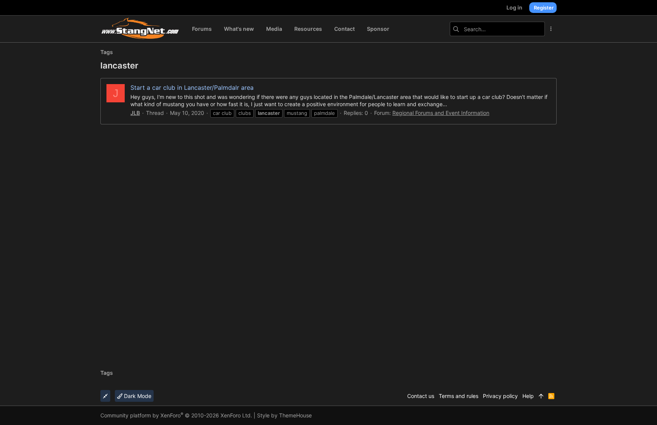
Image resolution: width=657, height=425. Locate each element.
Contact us (420, 396)
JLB (135, 113)
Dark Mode (136, 396)
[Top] (541, 396)
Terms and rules (458, 396)
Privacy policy (500, 396)
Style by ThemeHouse (284, 415)
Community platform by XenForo (176, 415)
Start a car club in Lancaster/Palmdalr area (192, 87)
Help (528, 396)
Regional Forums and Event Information (440, 113)
